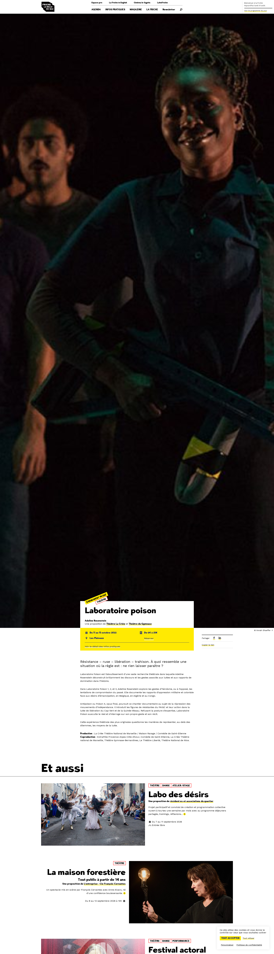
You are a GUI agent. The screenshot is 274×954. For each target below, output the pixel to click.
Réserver (149, 638)
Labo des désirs (178, 795)
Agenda (96, 9)
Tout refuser (248, 938)
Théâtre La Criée (115, 623)
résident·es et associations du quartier (191, 801)
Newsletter (169, 9)
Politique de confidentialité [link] (249, 945)
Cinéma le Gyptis (142, 2)
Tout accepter (230, 938)
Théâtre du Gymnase (140, 623)
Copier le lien (208, 645)
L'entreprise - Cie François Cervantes (105, 883)
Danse (166, 785)
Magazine (136, 9)
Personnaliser (227, 945)
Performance (181, 941)
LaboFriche (162, 2)
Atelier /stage (181, 785)
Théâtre (101, 600)
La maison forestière (86, 872)
